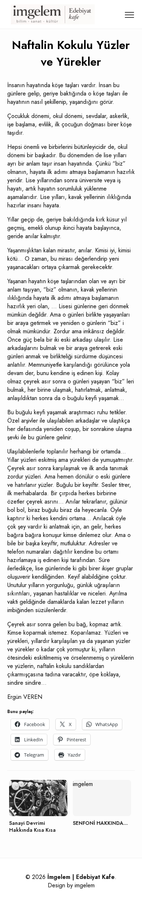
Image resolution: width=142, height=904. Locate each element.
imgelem (85, 885)
